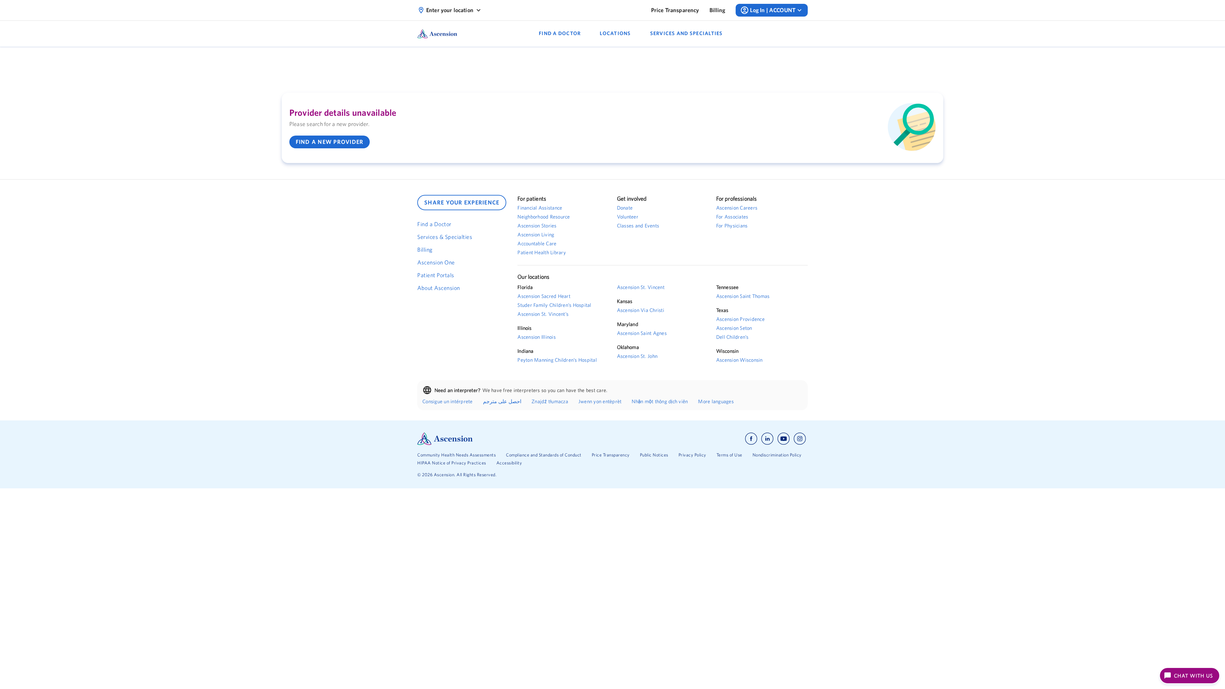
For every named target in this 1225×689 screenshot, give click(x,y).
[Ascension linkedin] (767, 439)
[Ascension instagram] (800, 439)
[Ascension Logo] (514, 438)
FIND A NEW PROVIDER (330, 141)
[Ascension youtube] (783, 439)
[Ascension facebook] (751, 439)
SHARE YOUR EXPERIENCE (461, 202)
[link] (675, 10)
